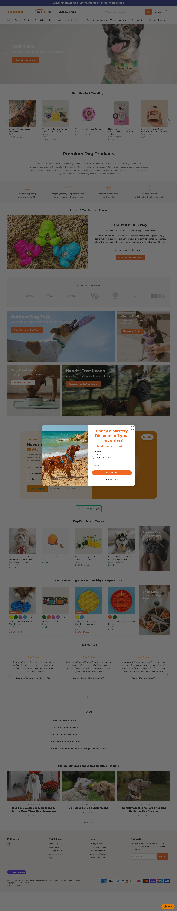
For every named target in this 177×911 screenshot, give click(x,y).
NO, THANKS (112, 480)
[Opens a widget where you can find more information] (168, 907)
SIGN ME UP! (112, 473)
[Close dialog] (132, 428)
